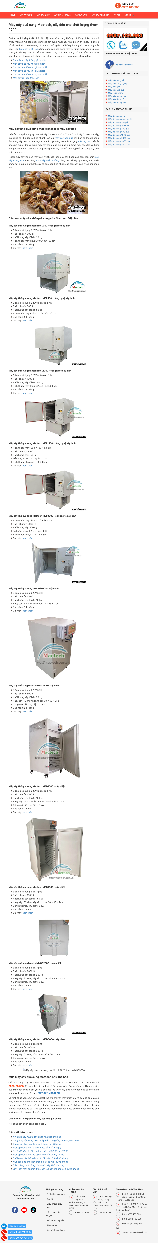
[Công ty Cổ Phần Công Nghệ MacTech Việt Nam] (20, 7)
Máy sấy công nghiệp (118, 83)
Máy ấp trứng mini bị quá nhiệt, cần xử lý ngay (37, 1147)
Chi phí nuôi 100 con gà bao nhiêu (30, 67)
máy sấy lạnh (84, 141)
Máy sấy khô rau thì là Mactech (29, 70)
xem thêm (28, 248)
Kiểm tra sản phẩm (55, 1220)
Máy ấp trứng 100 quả (118, 125)
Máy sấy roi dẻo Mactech (26, 78)
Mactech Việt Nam (29, 49)
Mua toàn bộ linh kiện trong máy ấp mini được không (40, 1161)
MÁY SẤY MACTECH (49, 1093)
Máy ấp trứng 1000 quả (119, 135)
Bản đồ (50, 1199)
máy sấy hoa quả (64, 138)
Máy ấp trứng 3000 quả (119, 141)
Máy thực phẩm (115, 93)
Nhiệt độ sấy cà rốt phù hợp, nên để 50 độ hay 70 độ (40, 1151)
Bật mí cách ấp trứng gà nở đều (29, 60)
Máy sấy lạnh (114, 86)
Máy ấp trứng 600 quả (118, 131)
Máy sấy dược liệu (116, 99)
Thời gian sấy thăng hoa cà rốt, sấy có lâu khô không (41, 1158)
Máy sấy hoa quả (116, 90)
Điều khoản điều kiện (54, 1206)
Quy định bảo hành (56, 1230)
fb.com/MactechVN (125, 64)
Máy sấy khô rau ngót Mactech (29, 63)
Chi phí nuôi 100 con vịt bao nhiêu (30, 74)
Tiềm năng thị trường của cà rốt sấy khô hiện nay (39, 1165)
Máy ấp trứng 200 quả (118, 128)
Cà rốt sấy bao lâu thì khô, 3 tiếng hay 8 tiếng (37, 1144)
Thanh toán (52, 1225)
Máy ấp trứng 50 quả (118, 122)
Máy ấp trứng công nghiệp (120, 119)
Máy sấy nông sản (116, 80)
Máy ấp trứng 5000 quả (119, 144)
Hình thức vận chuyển (53, 1214)
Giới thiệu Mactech (56, 1194)
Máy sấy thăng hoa (117, 102)
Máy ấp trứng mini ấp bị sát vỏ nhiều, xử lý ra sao (38, 1154)
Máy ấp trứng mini (116, 116)
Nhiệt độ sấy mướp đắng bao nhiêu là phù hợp (37, 1137)
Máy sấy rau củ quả (117, 96)
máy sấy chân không (47, 160)
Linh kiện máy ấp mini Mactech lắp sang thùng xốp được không (46, 1169)
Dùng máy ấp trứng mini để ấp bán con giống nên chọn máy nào (46, 1140)
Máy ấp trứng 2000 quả (119, 138)
